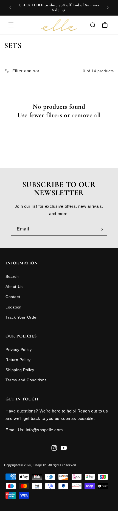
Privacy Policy (18, 349)
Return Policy (18, 359)
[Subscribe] (101, 229)
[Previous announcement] (10, 8)
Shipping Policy (19, 370)
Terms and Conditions (26, 380)
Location (13, 307)
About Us (14, 286)
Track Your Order (21, 317)
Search (12, 276)
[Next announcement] (108, 8)
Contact (12, 297)
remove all (86, 115)
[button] (11, 25)
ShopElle (40, 465)
